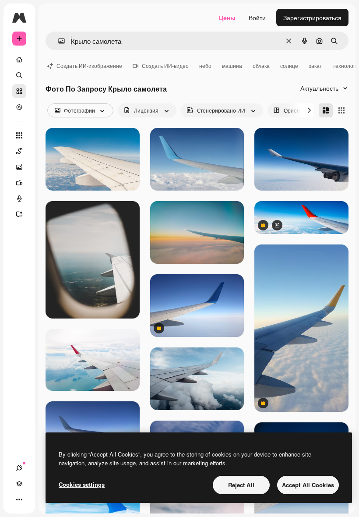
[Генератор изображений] (19, 167)
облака (261, 65)
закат (315, 65)
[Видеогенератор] (19, 183)
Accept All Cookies (308, 485)
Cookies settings (82, 484)
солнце (289, 65)
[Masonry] (326, 110)
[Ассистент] (19, 214)
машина (232, 65)
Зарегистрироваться (312, 17)
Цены (227, 17)
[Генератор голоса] (19, 198)
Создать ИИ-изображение (89, 65)
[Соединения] (19, 468)
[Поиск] (19, 75)
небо (205, 65)
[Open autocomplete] (58, 41)
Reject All (241, 485)
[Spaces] (19, 151)
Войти (257, 17)
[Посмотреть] (19, 107)
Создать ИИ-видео (165, 65)
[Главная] (19, 60)
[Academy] (19, 484)
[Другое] (19, 499)
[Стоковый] (19, 91)
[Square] (341, 110)
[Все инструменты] (19, 135)
